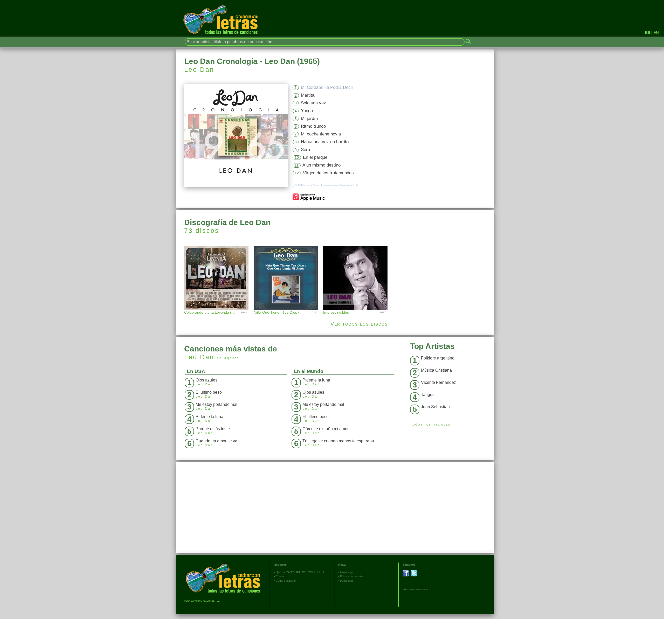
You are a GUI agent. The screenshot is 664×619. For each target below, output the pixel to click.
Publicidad (346, 580)
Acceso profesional (416, 589)
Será (305, 149)
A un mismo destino (321, 165)
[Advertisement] (448, 251)
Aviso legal (346, 572)
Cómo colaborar (286, 580)
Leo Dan (199, 69)
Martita (307, 95)
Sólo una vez (313, 102)
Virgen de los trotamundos (328, 172)
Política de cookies (352, 576)
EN (656, 32)
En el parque (315, 157)
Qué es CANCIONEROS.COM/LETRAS (301, 572)
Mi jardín (309, 118)
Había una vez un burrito (325, 141)
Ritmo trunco (313, 126)
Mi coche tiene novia (321, 134)
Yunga (307, 110)
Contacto (281, 576)
